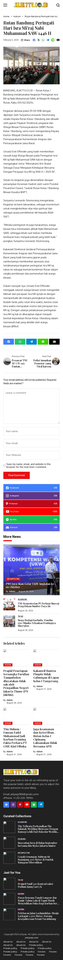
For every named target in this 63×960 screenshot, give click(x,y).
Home (6, 16)
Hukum (17, 16)
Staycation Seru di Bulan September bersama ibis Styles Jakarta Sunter (37, 844)
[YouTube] (27, 805)
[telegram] (41, 805)
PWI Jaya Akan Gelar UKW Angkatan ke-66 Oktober (30, 585)
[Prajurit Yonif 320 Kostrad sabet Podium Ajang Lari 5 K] (9, 884)
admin (12, 591)
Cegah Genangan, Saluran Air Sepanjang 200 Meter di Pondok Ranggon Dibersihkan (35, 859)
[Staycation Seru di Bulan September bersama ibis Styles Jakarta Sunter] (9, 843)
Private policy (36, 945)
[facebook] (6, 805)
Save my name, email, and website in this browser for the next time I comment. (28, 465)
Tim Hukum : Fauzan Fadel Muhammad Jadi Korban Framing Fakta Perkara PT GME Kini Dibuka (15, 737)
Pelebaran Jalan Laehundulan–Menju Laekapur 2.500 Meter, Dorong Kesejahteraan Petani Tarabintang (38, 916)
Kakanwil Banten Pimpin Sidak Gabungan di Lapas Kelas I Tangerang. (46, 676)
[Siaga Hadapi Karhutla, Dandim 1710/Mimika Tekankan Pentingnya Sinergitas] (9, 621)
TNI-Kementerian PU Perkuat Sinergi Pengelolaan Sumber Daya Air (38, 605)
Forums (41, 951)
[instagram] (13, 805)
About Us (8, 941)
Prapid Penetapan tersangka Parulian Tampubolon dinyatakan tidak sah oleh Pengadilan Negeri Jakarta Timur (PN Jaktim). (16, 683)
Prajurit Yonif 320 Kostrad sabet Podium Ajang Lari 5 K (35, 885)
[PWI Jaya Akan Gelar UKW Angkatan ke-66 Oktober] (31, 570)
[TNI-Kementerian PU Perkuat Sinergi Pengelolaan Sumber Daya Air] (9, 604)
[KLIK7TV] (21, 772)
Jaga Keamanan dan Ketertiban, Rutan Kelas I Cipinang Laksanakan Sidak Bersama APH (45, 737)
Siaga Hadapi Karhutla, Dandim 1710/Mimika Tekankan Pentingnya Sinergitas (37, 623)
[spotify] (34, 805)
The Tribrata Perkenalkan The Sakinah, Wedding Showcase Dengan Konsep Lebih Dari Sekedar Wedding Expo (38, 829)
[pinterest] (20, 805)
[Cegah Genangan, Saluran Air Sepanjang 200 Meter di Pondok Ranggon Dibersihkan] (9, 858)
